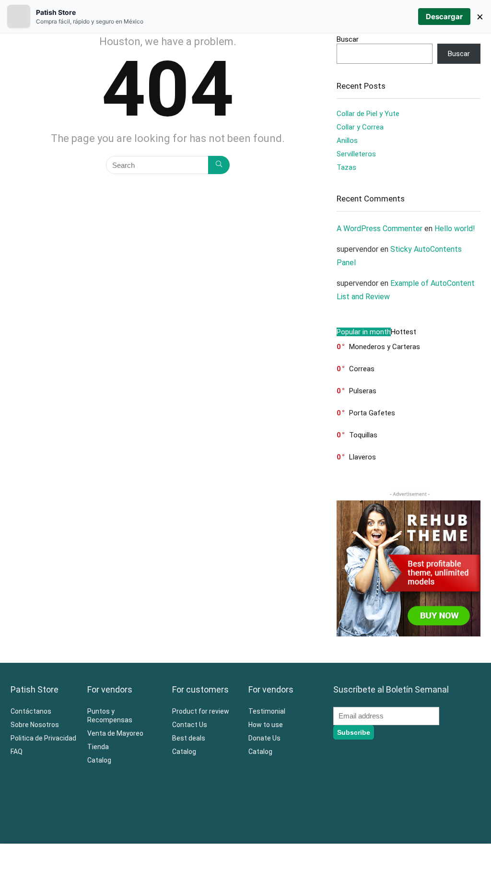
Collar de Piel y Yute (368, 113)
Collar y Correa (360, 127)
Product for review (200, 711)
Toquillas (363, 435)
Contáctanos (31, 711)
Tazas (346, 167)
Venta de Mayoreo (115, 733)
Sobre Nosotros (35, 725)
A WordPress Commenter (379, 228)
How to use (265, 725)
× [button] (480, 16)
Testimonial (266, 711)
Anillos (347, 140)
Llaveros (362, 457)
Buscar (348, 39)
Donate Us (264, 738)
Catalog (99, 760)
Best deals (188, 738)
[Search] (219, 165)
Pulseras (362, 391)
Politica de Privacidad (43, 738)
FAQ (17, 751)
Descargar (444, 16)
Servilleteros (356, 154)
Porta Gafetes (372, 413)
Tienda (98, 747)
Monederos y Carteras (384, 346)
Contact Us (189, 725)
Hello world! (454, 228)
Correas (361, 368)
